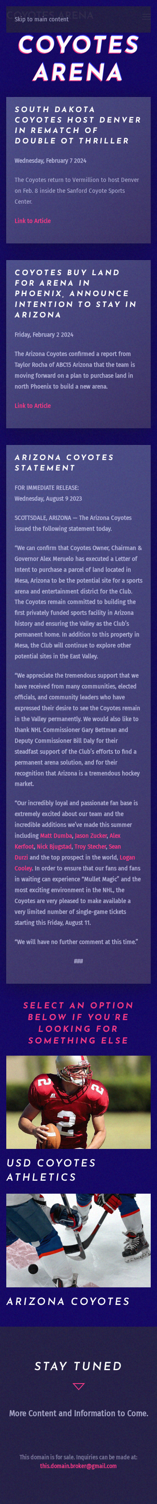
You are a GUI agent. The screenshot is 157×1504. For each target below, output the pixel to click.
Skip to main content (42, 19)
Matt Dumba (56, 835)
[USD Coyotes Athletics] (78, 1102)
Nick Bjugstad (54, 846)
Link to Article (33, 221)
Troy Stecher (90, 846)
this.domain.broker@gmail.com (78, 1466)
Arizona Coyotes (68, 1302)
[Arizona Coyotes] (78, 1240)
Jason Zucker (91, 835)
